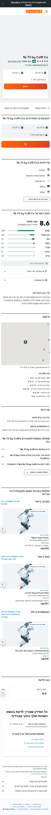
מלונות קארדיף (23, 809)
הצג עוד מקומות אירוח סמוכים (10, 502)
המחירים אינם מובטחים (39, 774)
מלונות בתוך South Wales (39, 809)
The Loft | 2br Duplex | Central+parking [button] (32, 651)
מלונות (27, 804)
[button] (3, 4)
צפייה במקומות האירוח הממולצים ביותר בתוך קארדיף (10, 614)
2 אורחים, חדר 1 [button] (38, 79)
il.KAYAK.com (37, 804)
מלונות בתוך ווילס (18, 807)
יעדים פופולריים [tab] (17, 724)
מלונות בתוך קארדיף (36, 747)
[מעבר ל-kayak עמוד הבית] (34, 11)
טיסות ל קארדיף (38, 739)
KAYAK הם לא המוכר (38, 781)
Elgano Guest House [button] (40, 537)
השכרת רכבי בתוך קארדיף (34, 743)
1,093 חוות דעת (14, 61)
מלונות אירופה (17, 804)
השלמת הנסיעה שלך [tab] (37, 724)
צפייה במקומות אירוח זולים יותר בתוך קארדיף (12, 557)
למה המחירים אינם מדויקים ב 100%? (31, 791)
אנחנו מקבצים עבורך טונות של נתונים (31, 786)
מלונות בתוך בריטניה (34, 807)
